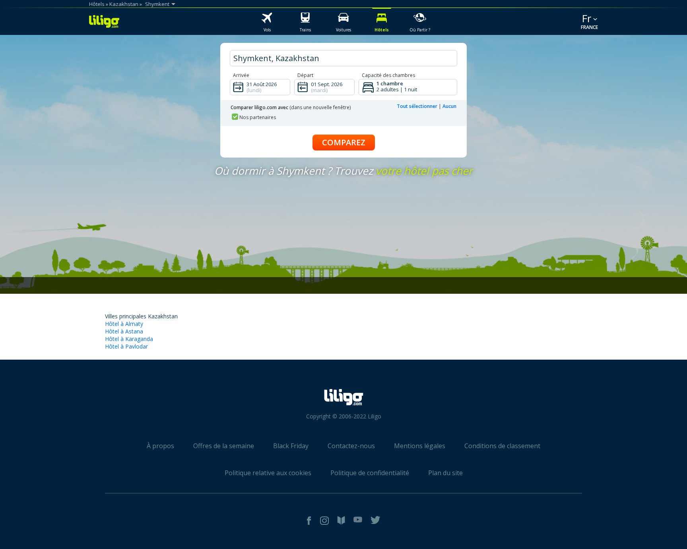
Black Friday (291, 445)
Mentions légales (419, 445)
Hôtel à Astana (124, 331)
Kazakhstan (123, 4)
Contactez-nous (351, 445)
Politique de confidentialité (369, 472)
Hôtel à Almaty (124, 323)
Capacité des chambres (388, 75)
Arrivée (241, 75)
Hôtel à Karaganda (129, 339)
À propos (160, 445)
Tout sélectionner (417, 106)
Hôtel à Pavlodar (126, 346)
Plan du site (445, 472)
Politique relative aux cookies (268, 472)
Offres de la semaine (223, 445)
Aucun (449, 106)
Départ (305, 75)
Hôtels (97, 4)
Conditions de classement (502, 445)
